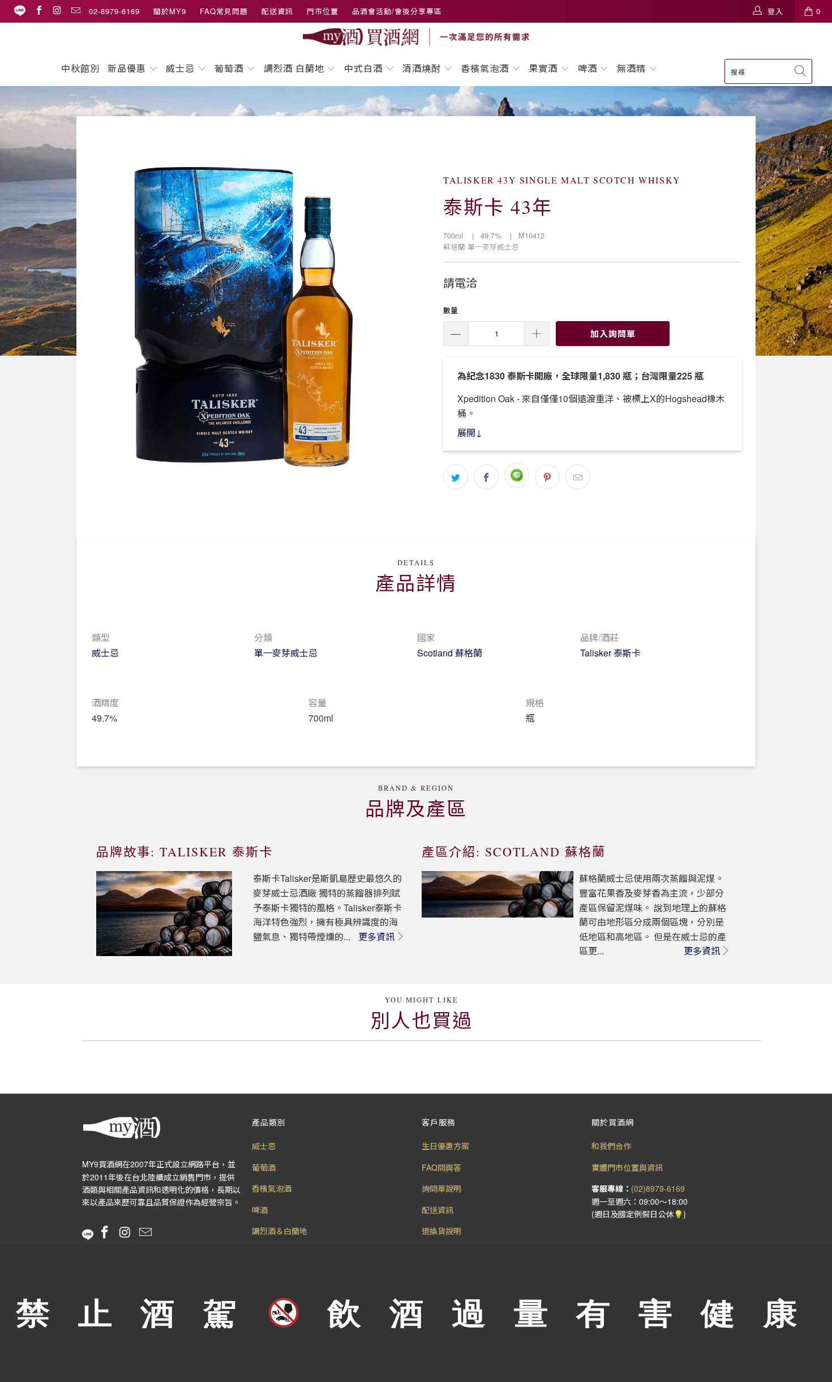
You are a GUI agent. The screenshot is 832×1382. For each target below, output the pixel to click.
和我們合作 (611, 1145)
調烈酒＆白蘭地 (279, 1230)
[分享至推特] (455, 476)
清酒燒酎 (421, 68)
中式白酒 (364, 68)
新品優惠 (127, 68)
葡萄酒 (229, 68)
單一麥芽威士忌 (286, 652)
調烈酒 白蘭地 (294, 68)
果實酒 (543, 68)
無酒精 (633, 68)
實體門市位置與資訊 (627, 1167)
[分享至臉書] (486, 476)
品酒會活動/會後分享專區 (397, 11)
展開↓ (469, 432)
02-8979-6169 (114, 11)
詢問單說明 (441, 1188)
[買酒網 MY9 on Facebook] (38, 11)
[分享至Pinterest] (547, 476)
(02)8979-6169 (658, 1188)
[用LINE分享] (516, 475)
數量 (450, 310)
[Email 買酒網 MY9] (75, 11)
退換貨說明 (441, 1230)
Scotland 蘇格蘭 (449, 652)
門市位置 (322, 11)
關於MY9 (169, 11)
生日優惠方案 (445, 1145)
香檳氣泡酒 (485, 68)
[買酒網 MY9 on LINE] (19, 11)
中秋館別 (80, 68)
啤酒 (587, 68)
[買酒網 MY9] (416, 37)
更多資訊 (376, 936)
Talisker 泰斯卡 (610, 652)
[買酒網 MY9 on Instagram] (57, 11)
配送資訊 (277, 11)
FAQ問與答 (441, 1167)
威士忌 (180, 68)
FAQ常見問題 (224, 11)
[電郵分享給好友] (577, 476)
